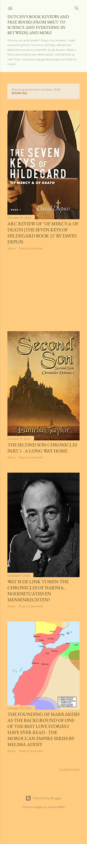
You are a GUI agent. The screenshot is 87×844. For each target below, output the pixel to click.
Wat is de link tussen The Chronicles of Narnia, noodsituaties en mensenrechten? (38, 591)
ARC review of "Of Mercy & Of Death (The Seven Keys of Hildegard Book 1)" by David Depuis (42, 233)
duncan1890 (56, 807)
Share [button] (11, 248)
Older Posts (69, 770)
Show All (19, 93)
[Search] (77, 7)
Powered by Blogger (47, 798)
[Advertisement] (43, 291)
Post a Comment (31, 248)
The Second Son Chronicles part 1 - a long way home (42, 448)
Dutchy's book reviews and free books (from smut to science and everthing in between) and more (38, 24)
